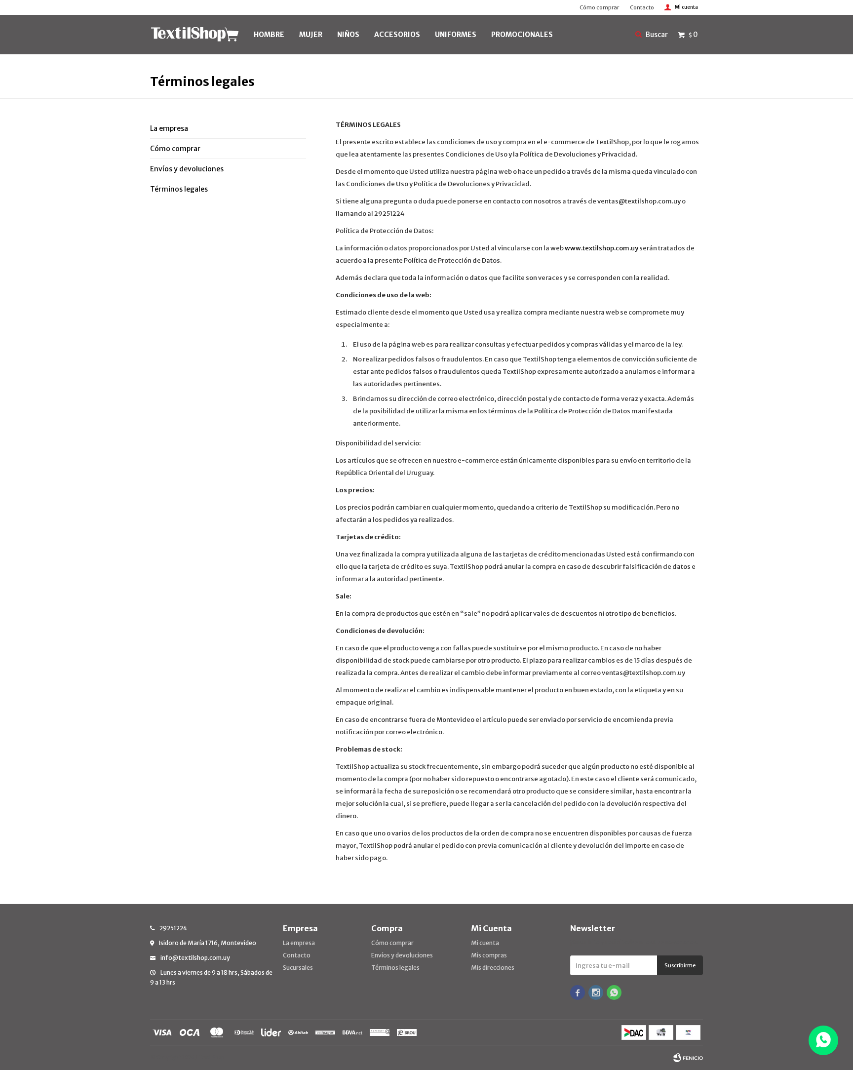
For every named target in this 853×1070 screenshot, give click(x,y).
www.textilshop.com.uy (601, 248)
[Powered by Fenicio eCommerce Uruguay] (688, 1057)
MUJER (310, 34)
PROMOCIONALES (522, 34)
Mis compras (489, 955)
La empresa (169, 128)
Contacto (642, 7)
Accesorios (397, 34)
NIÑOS (348, 34)
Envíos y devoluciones (187, 168)
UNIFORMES (455, 34)
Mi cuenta (485, 943)
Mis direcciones (492, 967)
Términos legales (179, 189)
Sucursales (298, 967)
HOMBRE (269, 34)
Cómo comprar (599, 7)
